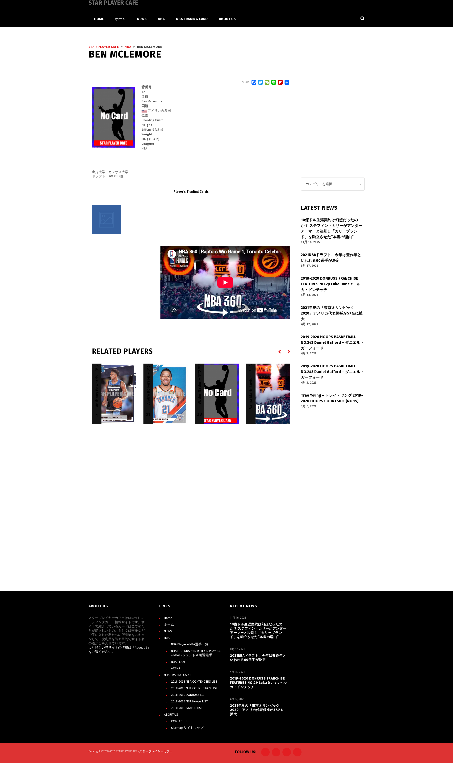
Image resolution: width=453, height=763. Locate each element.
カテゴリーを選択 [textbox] (319, 184)
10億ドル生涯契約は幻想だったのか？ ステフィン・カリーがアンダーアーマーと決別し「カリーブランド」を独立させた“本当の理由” (258, 630)
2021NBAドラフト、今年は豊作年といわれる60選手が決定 (258, 658)
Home (168, 618)
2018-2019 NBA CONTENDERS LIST (194, 681)
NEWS (168, 631)
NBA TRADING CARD (177, 675)
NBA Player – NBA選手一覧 (189, 644)
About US (141, 647)
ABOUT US (171, 714)
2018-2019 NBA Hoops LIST (189, 701)
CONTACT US (180, 721)
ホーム (169, 624)
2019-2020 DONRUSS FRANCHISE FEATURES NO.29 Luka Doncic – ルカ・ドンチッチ (258, 682)
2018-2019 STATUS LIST (187, 708)
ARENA (175, 668)
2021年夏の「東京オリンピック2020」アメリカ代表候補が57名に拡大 (257, 710)
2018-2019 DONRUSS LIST (188, 695)
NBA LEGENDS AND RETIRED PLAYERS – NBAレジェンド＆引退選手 (196, 653)
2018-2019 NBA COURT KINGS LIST (194, 688)
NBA (167, 637)
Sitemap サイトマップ (187, 728)
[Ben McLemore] (106, 219)
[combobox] (333, 184)
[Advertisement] (127, 275)
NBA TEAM (178, 661)
